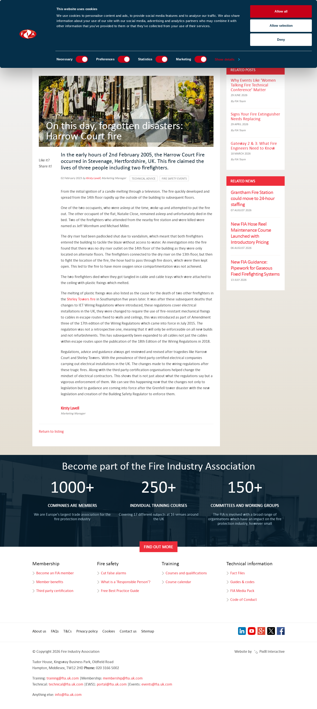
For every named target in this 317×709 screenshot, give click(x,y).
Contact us (128, 631)
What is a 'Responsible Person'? (125, 581)
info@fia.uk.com (68, 694)
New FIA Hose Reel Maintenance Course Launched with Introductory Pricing (251, 233)
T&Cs (67, 631)
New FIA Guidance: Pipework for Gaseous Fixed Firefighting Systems (255, 268)
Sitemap (147, 631)
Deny (281, 39)
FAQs (55, 631)
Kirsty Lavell (93, 178)
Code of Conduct (243, 599)
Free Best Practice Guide (120, 590)
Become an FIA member (55, 573)
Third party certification (54, 590)
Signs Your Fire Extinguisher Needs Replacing (255, 116)
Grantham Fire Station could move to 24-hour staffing (253, 198)
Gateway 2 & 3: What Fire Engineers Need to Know (254, 145)
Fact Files (237, 573)
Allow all (281, 11)
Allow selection (281, 25)
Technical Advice (143, 178)
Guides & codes (242, 581)
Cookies (108, 631)
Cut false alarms (113, 573)
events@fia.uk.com (156, 684)
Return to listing (51, 431)
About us (39, 631)
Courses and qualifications (186, 573)
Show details (224, 59)
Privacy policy (87, 631)
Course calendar (178, 581)
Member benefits (49, 581)
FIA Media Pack (242, 590)
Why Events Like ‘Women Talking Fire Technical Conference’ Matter (253, 85)
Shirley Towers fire (81, 299)
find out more (158, 546)
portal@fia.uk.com (112, 684)
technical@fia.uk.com (66, 684)
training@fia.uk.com (63, 678)
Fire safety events (174, 178)
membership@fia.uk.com (123, 678)
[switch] (124, 59)
